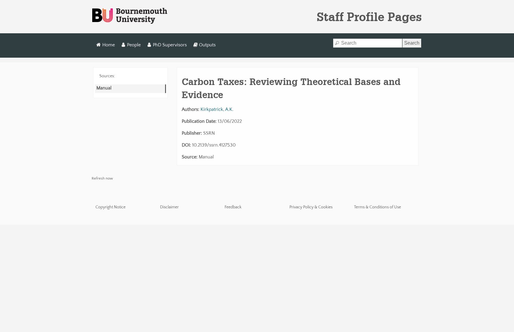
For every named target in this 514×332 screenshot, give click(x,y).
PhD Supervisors (170, 45)
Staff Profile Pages (369, 17)
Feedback (233, 207)
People (134, 45)
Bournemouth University (129, 16)
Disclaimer (169, 207)
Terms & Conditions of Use (377, 207)
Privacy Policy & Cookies (311, 207)
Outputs (207, 45)
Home (108, 45)
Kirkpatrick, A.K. (217, 109)
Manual (104, 88)
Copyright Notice (110, 207)
